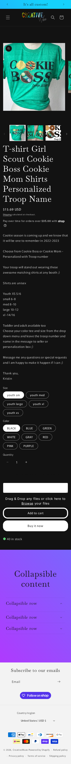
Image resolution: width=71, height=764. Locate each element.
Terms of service (37, 755)
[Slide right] (66, 134)
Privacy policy (16, 755)
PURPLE (28, 446)
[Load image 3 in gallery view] (53, 133)
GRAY (29, 437)
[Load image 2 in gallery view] (35, 133)
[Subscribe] (58, 681)
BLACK (11, 428)
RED (45, 437)
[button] (8, 17)
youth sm (13, 395)
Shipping (7, 214)
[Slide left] (4, 134)
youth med (37, 395)
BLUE (29, 428)
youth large (15, 404)
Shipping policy (57, 755)
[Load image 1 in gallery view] (17, 133)
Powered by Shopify (39, 749)
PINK (10, 446)
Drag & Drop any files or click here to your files (35, 501)
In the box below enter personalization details (31, 477)
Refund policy (60, 749)
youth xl (38, 404)
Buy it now (35, 526)
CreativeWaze (20, 749)
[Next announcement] (63, 4)
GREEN (47, 428)
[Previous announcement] (7, 4)
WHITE (11, 437)
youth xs (13, 413)
